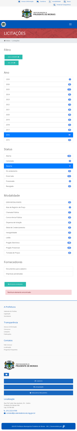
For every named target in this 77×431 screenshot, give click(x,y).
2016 (11, 63)
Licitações (7, 332)
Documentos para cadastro (16, 269)
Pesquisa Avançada (16, 284)
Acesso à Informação (10, 327)
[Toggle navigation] (70, 24)
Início (8, 41)
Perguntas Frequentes (11, 350)
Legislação (7, 314)
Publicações (7, 334)
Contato (39, 381)
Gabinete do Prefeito (10, 311)
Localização (7, 347)
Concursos (7, 329)
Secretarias (7, 316)
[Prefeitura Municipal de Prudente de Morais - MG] (38, 13)
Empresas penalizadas (14, 274)
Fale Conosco (8, 345)
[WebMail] (6, 374)
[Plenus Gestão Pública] (63, 426)
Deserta (13, 57)
